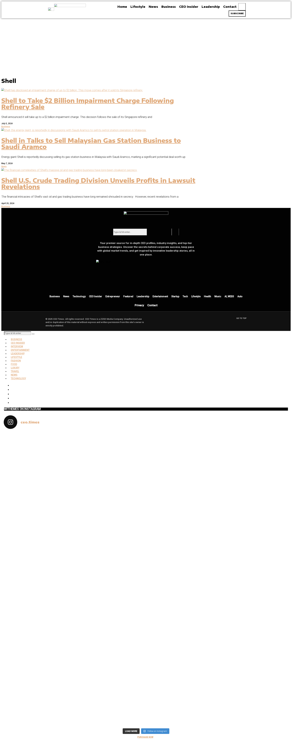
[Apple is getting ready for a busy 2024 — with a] (253, 641)
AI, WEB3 (229, 296)
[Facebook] (151, 285)
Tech (185, 296)
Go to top (241, 318)
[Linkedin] (161, 285)
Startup (175, 296)
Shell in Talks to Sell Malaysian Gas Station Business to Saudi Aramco (91, 143)
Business (5, 126)
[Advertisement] (146, 43)
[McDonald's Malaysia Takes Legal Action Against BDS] (110, 446)
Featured (128, 296)
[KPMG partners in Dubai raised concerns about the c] (39, 514)
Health (207, 296)
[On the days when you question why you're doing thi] (182, 635)
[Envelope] (141, 285)
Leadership (143, 296)
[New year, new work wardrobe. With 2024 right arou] (182, 450)
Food (14, 364)
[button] (242, 6)
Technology (79, 296)
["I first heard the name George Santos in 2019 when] (253, 549)
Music (217, 296)
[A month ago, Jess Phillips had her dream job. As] (110, 521)
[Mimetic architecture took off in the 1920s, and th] (253, 456)
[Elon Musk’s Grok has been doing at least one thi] (39, 635)
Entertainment (160, 296)
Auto (239, 296)
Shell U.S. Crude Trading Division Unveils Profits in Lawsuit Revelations (98, 183)
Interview (17, 346)
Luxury (15, 367)
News (4, 166)
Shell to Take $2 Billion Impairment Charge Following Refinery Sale (87, 103)
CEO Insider (95, 296)
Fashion (16, 360)
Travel (15, 371)
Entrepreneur (112, 296)
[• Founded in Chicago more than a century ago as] (110, 671)
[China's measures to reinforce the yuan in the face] (39, 444)
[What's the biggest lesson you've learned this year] (182, 490)
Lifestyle (196, 296)
